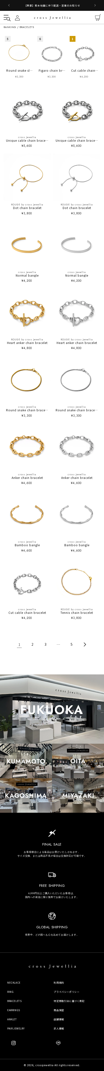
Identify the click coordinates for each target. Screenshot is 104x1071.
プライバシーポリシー (66, 992)
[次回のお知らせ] (95, 5)
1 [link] (19, 644)
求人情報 (59, 1028)
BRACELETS (14, 1001)
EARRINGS (13, 1010)
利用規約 (59, 982)
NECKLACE (14, 982)
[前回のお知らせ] (9, 5)
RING (10, 992)
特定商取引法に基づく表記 (69, 1001)
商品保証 (59, 1010)
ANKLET (12, 1019)
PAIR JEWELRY (15, 1028)
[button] (6, 17)
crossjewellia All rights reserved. (57, 1065)
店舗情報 (59, 1019)
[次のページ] (84, 644)
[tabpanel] (20, 59)
